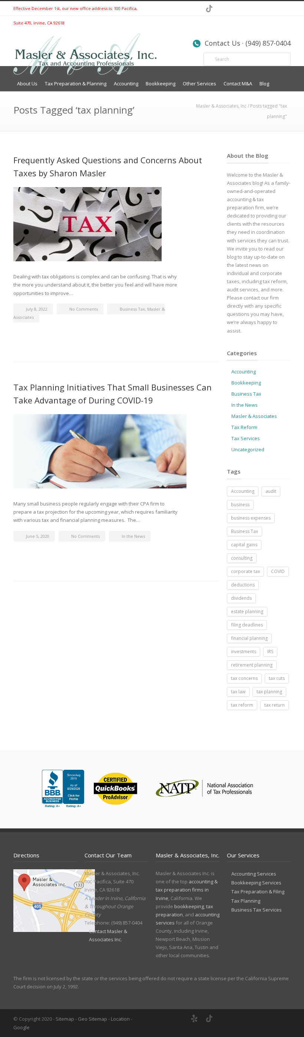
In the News (133, 536)
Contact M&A (238, 83)
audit (270, 491)
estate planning (247, 611)
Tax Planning (245, 900)
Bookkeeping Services (256, 882)
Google (21, 1027)
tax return (274, 705)
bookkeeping (189, 906)
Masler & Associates (254, 416)
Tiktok (209, 8)
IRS (270, 651)
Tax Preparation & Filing (257, 891)
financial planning (249, 638)
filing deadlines (247, 625)
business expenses (251, 518)
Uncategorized (247, 449)
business (240, 504)
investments (243, 651)
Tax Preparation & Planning (75, 83)
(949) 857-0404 (126, 922)
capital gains (244, 545)
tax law (238, 691)
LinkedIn (253, 8)
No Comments (83, 309)
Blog (264, 83)
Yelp (194, 1018)
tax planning (269, 691)
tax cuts (277, 678)
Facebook (224, 8)
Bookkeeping (160, 83)
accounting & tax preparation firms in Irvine (187, 889)
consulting (241, 558)
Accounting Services (253, 873)
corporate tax (245, 571)
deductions (243, 585)
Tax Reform (244, 427)
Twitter (238, 8)
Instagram (283, 8)
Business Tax (132, 309)
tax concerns (244, 678)
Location (120, 1018)
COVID (278, 571)
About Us (27, 83)
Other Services (199, 83)
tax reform (242, 705)
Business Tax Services (256, 909)
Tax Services (245, 438)
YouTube (268, 8)
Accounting (126, 83)
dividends (241, 598)
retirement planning (251, 665)
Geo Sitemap (92, 1018)
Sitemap (65, 1018)
